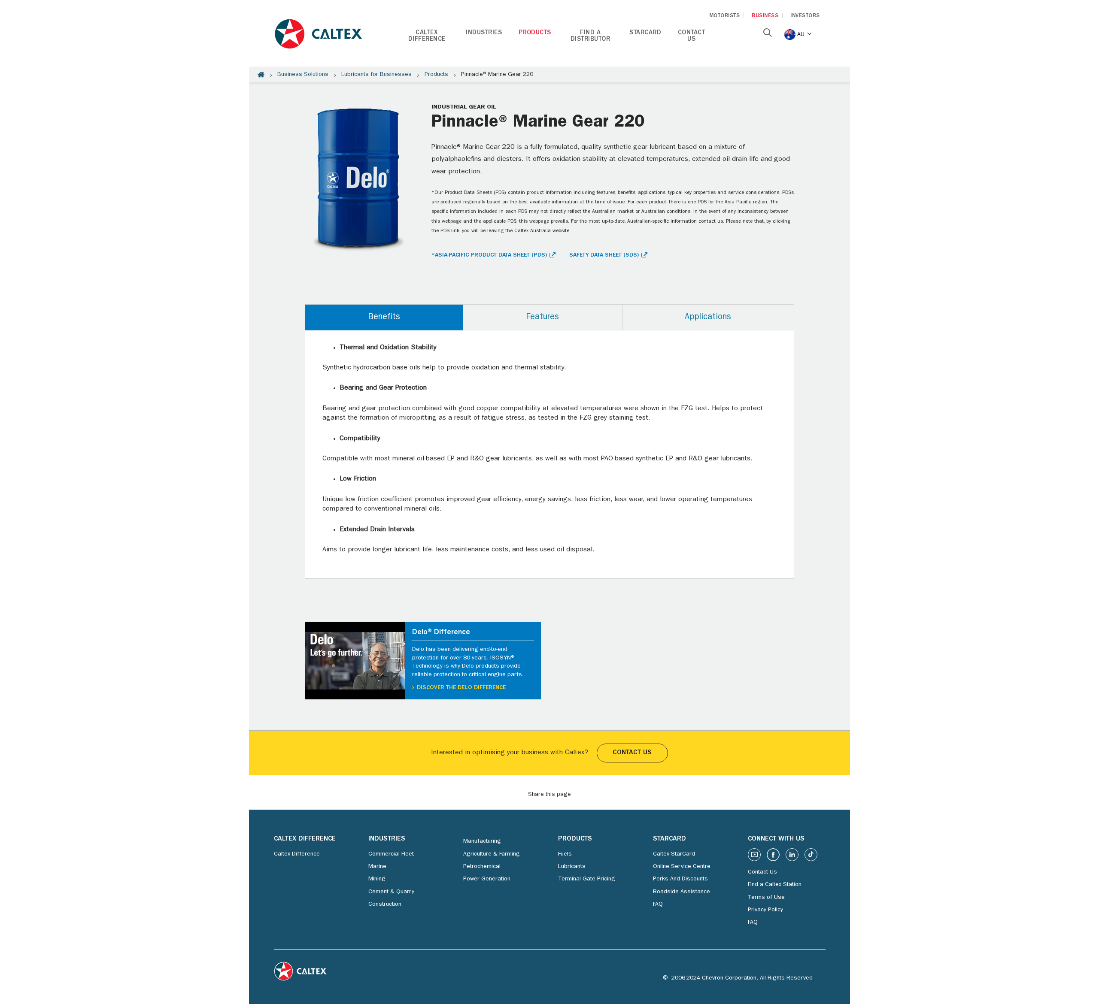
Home (261, 75)
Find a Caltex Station (774, 885)
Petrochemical (482, 867)
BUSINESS (765, 16)
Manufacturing (482, 841)
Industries (484, 33)
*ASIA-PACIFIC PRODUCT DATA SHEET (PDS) (489, 255)
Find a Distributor (590, 36)
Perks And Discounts (680, 879)
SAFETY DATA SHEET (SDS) (604, 255)
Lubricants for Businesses (376, 75)
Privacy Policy (765, 910)
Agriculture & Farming (491, 854)
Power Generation (486, 879)
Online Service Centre (681, 867)
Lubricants (572, 867)
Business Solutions (302, 75)
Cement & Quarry (391, 892)
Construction (384, 904)
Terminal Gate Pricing (586, 879)
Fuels (565, 854)
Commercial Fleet (391, 854)
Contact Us (691, 36)
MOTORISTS (724, 16)
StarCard (645, 33)
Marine (377, 867)
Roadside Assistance (681, 892)
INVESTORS (805, 16)
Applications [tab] (708, 317)
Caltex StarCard (674, 854)
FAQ (658, 904)
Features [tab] (542, 317)
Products (535, 33)
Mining (377, 879)
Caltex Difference (427, 36)
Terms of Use (766, 898)
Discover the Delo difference (461, 688)
